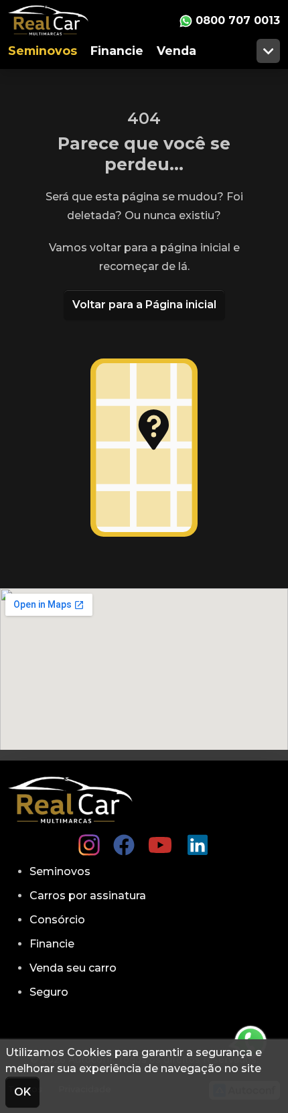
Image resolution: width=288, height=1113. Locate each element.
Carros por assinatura (87, 895)
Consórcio (57, 919)
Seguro (48, 992)
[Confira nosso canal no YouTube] (160, 840)
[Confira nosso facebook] (123, 840)
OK (22, 1092)
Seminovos (42, 51)
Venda (176, 51)
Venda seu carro (73, 968)
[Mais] (268, 51)
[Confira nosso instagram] (89, 840)
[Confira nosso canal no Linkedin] (197, 840)
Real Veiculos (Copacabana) (58, 20)
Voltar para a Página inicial (144, 304)
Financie (116, 51)
